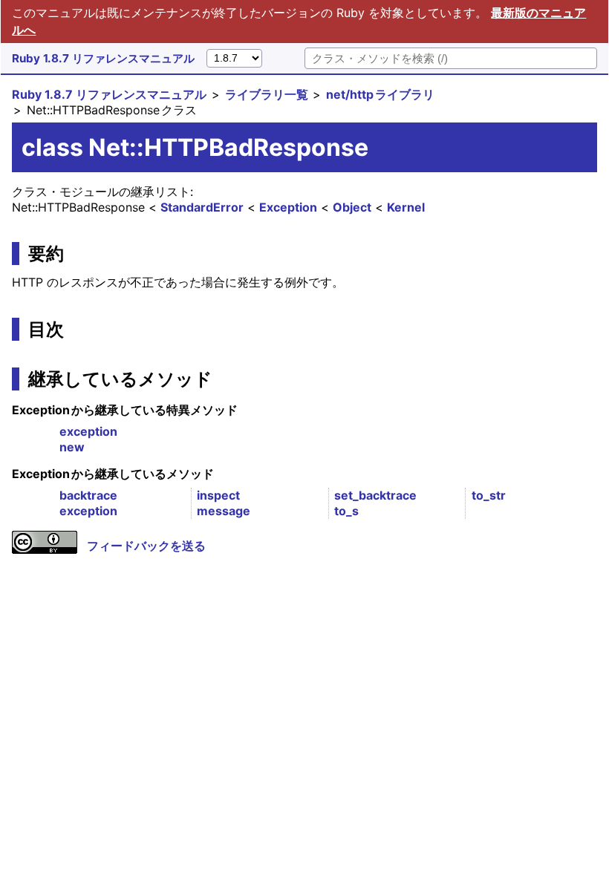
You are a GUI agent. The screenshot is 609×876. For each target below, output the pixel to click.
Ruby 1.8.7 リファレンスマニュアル (103, 58)
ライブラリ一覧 (266, 94)
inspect (218, 495)
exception (88, 431)
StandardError (202, 207)
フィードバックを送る (146, 545)
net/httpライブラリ (380, 94)
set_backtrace (375, 495)
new (72, 446)
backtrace (88, 495)
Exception (288, 207)
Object (352, 207)
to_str (489, 495)
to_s (346, 510)
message (223, 510)
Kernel (406, 207)
